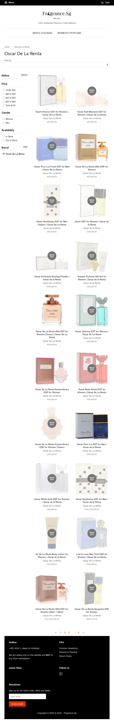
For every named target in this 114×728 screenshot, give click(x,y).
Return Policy (65, 655)
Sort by (7, 60)
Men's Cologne (42, 33)
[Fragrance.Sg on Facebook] (61, 674)
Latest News (15, 667)
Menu (11, 2)
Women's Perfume (69, 33)
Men (7, 122)
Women (9, 118)
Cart (107, 2)
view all (24, 75)
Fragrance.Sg (70, 712)
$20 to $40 (10, 93)
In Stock (9, 136)
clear (25, 146)
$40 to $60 (10, 97)
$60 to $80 (10, 101)
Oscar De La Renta (14, 153)
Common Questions (68, 648)
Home (6, 47)
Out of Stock (11, 140)
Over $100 (10, 105)
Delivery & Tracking (68, 651)
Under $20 (10, 89)
